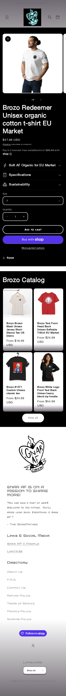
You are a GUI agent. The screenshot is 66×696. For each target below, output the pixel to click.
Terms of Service (21, 603)
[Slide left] (25, 100)
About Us (15, 571)
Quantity (7, 209)
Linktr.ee (14, 551)
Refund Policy (18, 595)
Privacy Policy (19, 611)
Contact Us (16, 587)
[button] (7, 17)
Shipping (7, 144)
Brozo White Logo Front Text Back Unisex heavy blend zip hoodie (48, 391)
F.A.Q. (12, 579)
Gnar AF (24, 681)
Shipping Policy (19, 619)
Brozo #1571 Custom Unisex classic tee (16, 390)
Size (5, 193)
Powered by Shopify (43, 681)
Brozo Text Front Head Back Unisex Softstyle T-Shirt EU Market (48, 327)
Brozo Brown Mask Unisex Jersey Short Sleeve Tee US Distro (15, 329)
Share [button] (10, 257)
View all (33, 417)
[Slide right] (41, 100)
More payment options (33, 248)
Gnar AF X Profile (23, 543)
